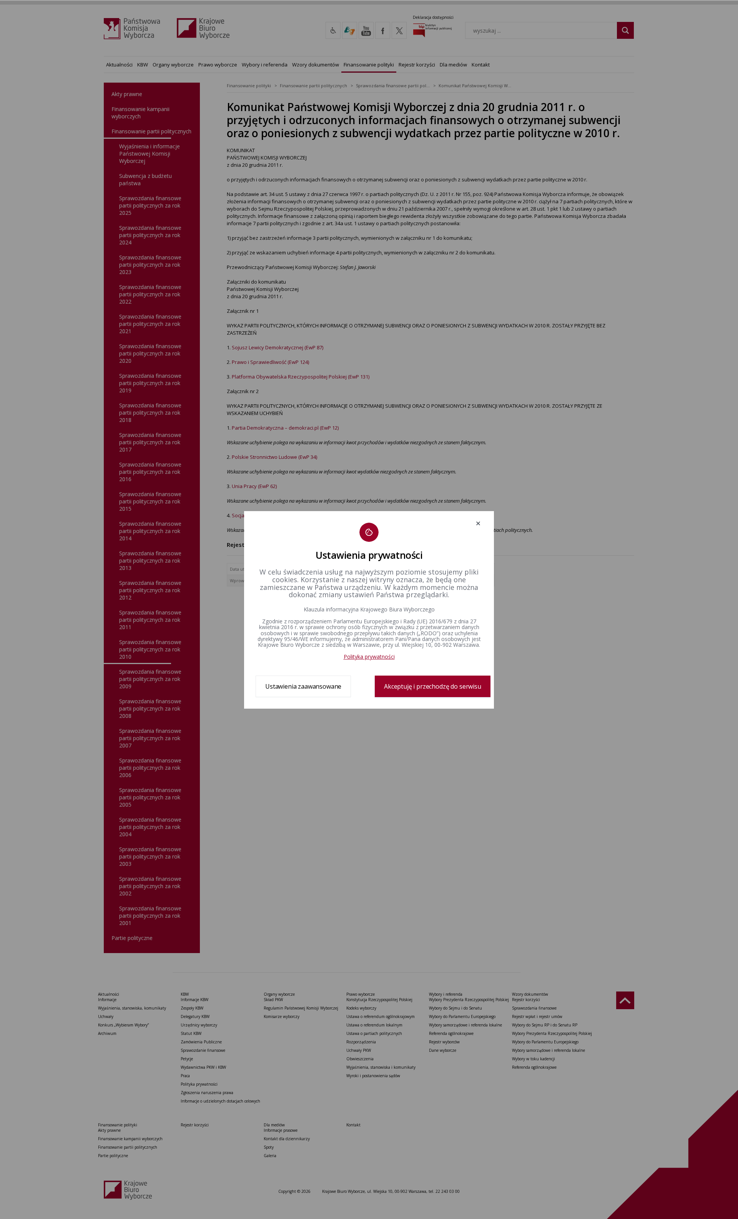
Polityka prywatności (369, 656)
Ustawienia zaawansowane (303, 686)
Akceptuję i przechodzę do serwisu (432, 686)
